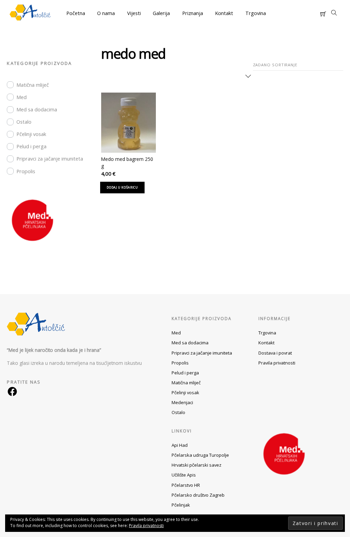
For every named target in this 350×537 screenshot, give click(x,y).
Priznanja (192, 13)
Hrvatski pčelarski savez (196, 465)
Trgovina (255, 13)
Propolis (25, 171)
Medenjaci (182, 402)
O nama (106, 13)
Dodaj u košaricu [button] (122, 187)
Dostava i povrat (275, 353)
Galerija (161, 13)
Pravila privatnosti (276, 363)
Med (21, 97)
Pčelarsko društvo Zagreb (198, 495)
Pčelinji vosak (31, 134)
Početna (75, 13)
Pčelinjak (181, 505)
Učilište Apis (184, 475)
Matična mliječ (32, 85)
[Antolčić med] (30, 18)
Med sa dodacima (36, 109)
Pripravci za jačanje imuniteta (49, 158)
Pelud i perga (31, 146)
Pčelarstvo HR (186, 485)
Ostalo (23, 122)
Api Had (180, 445)
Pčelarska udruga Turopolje (200, 455)
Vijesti (134, 13)
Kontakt (224, 13)
